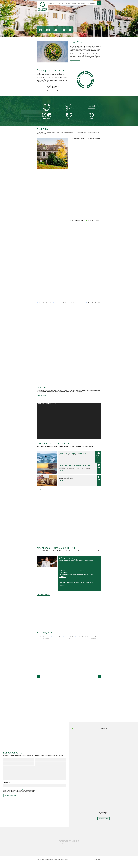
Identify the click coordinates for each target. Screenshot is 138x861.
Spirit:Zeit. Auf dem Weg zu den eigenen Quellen (73, 453)
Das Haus (61, 3)
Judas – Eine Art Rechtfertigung (68, 559)
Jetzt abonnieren (69, 620)
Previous (38, 676)
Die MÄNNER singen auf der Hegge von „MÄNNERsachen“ (76, 582)
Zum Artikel (62, 564)
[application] (69, 421)
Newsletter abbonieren (103, 818)
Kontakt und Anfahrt (92, 3)
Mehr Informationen (42, 395)
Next (99, 676)
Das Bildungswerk (52, 3)
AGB (59, 859)
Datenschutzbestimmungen (19, 789)
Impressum (55, 859)
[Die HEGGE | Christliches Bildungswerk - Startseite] (42, 6)
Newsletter (64, 552)
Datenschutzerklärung (64, 859)
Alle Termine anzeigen (42, 489)
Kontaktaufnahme (75, 61)
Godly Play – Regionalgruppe (67, 477)
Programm (67, 3)
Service (74, 3)
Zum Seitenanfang (97, 859)
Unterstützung (81, 3)
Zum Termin (62, 470)
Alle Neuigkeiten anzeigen (43, 594)
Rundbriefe (54, 552)
